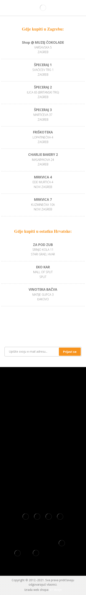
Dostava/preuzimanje (42, 490)
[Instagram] (46, 435)
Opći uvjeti (43, 452)
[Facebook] (40, 435)
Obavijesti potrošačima (42, 496)
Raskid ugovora (43, 484)
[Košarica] (76, 8)
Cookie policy (43, 459)
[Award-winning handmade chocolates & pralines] (43, 7)
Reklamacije (42, 478)
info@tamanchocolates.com (43, 417)
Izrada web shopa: (36, 590)
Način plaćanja (43, 471)
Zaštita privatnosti (43, 465)
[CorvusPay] (61, 544)
